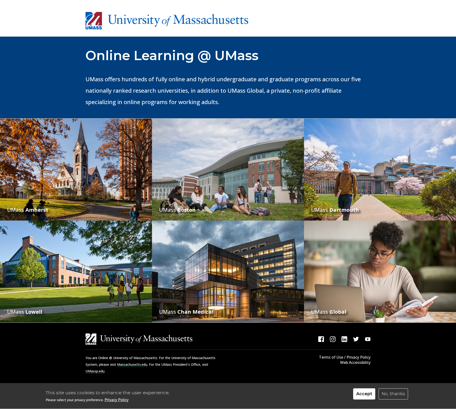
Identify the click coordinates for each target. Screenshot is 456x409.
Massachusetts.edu (132, 364)
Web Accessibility (355, 362)
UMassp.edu (95, 371)
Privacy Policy (116, 399)
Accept (364, 393)
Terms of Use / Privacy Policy (344, 357)
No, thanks (393, 393)
